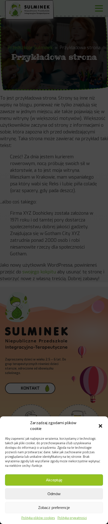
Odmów (54, 494)
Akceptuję (54, 480)
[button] (100, 425)
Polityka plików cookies (38, 518)
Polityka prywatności (72, 518)
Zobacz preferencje (54, 507)
